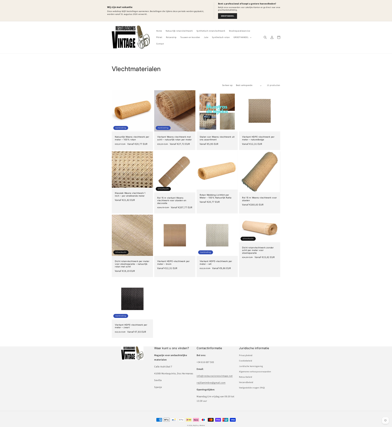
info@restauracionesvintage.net (215, 376)
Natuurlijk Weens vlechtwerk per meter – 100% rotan (132, 138)
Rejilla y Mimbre (199, 425)
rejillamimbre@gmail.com (211, 382)
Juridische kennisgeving (251, 366)
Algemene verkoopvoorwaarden (255, 371)
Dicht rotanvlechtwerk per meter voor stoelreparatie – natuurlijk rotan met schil (132, 264)
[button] (242, 37)
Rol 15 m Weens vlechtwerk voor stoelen (259, 199)
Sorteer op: (227, 85)
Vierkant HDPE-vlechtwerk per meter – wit (216, 262)
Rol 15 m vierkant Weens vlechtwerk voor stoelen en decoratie (171, 200)
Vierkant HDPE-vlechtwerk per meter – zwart (131, 326)
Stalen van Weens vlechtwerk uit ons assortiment (217, 138)
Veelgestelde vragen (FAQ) (252, 387)
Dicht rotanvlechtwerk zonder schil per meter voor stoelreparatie (258, 250)
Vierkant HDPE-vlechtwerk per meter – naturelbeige (258, 138)
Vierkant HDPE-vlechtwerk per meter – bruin (173, 262)
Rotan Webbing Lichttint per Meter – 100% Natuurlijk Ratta (215, 196)
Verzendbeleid (246, 382)
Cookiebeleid (245, 360)
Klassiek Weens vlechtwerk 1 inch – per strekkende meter (130, 194)
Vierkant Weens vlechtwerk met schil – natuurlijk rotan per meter (174, 138)
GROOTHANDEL (227, 16)
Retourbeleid (245, 377)
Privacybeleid (246, 355)
